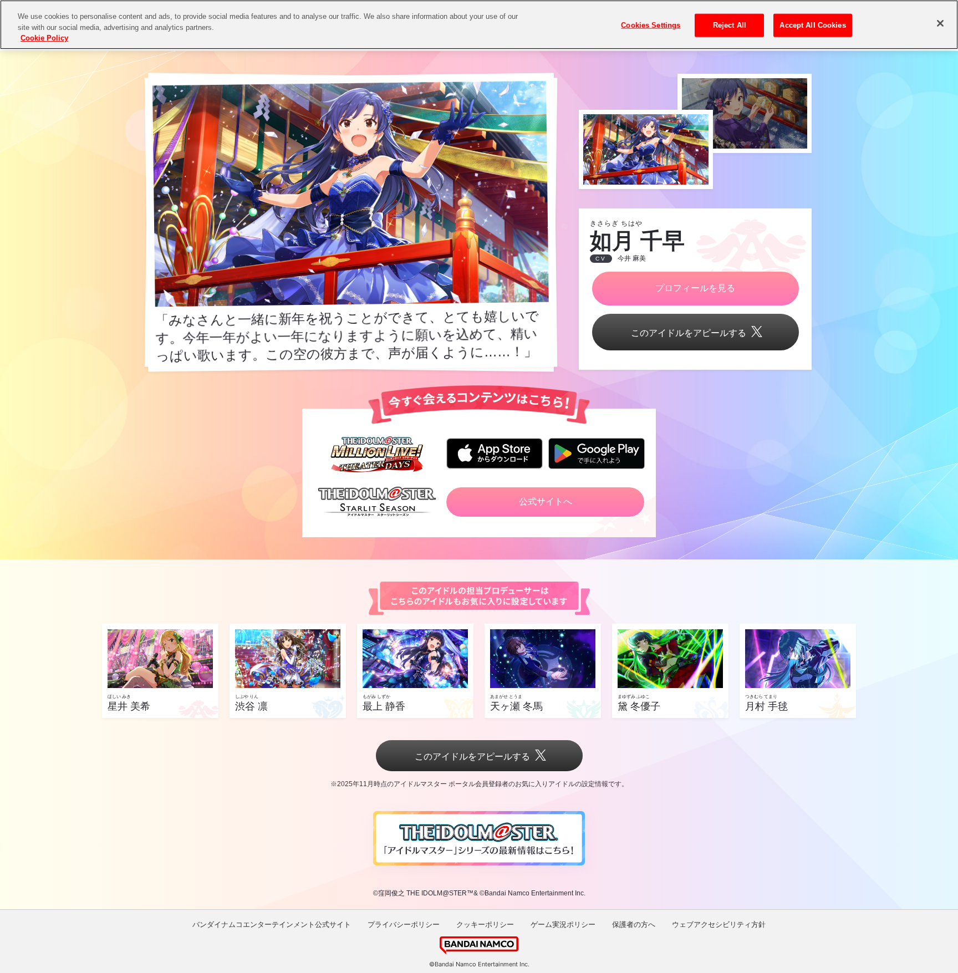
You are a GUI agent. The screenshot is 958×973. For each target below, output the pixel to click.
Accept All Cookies (812, 25)
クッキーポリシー (485, 924)
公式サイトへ (545, 501)
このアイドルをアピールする (688, 333)
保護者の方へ (633, 924)
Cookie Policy (44, 38)
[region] (479, 24)
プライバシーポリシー (404, 924)
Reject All (729, 25)
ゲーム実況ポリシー (563, 924)
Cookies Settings (650, 25)
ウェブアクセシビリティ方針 (719, 924)
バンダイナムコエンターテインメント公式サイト (271, 924)
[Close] (940, 23)
